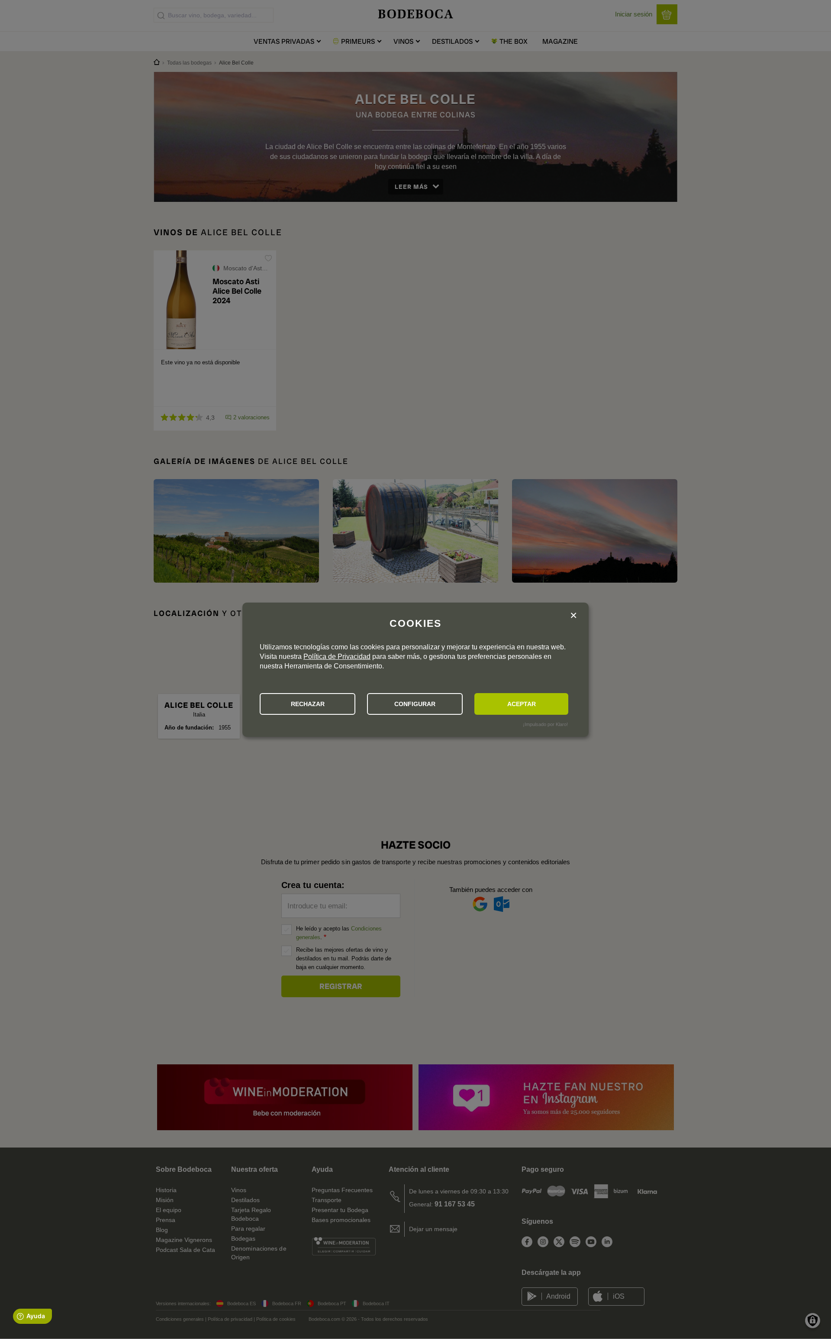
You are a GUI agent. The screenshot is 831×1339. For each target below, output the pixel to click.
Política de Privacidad (336, 656)
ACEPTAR (521, 703)
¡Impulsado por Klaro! (545, 724)
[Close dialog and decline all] (573, 616)
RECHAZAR (308, 703)
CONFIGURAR (414, 703)
